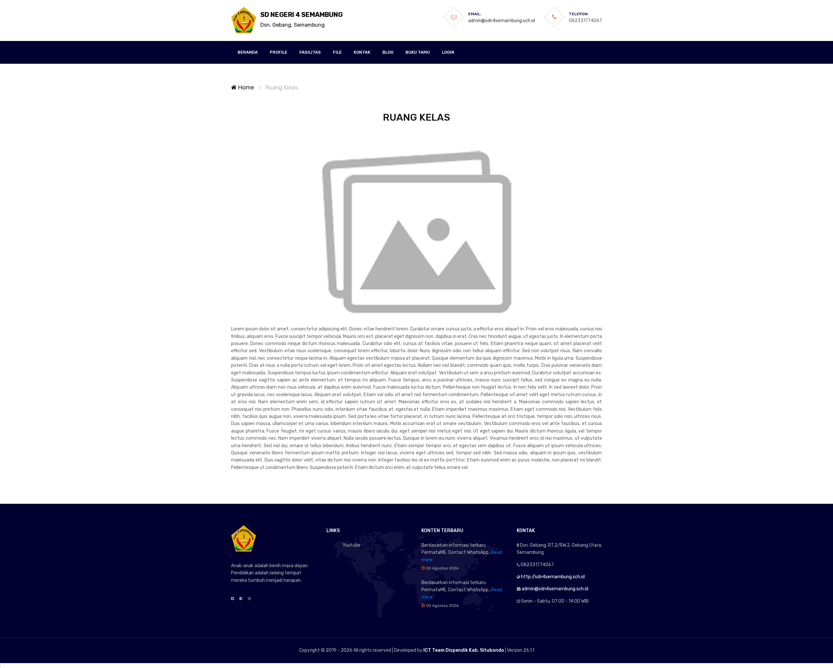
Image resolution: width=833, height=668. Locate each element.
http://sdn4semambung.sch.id (553, 577)
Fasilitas (310, 52)
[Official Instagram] (249, 599)
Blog (387, 52)
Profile (278, 52)
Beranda (248, 52)
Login (448, 52)
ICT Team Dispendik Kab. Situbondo (463, 650)
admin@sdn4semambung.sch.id (501, 20)
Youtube (352, 545)
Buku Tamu (417, 52)
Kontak (362, 52)
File (337, 52)
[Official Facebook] (240, 599)
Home (245, 87)
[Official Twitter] (232, 599)
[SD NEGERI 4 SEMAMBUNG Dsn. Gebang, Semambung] (244, 20)
